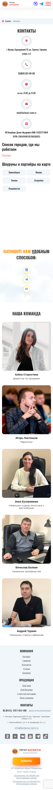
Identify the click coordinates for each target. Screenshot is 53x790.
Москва (6, 155)
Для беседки (26, 690)
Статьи (26, 669)
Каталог (26, 657)
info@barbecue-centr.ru (26, 112)
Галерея (26, 661)
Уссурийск (38, 180)
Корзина (26, 673)
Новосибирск (14, 172)
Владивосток (14, 188)
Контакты (26, 665)
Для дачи (26, 686)
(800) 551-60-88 (26, 73)
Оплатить (26, 761)
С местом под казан (26, 694)
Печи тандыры (26, 698)
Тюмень (14, 180)
